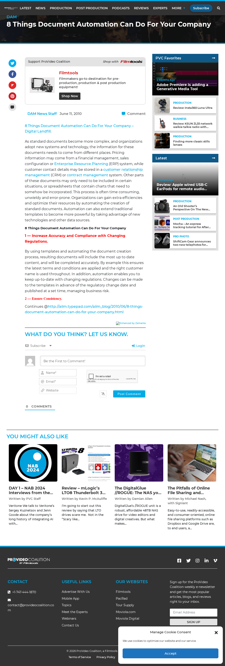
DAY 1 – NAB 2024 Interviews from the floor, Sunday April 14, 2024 (31, 495)
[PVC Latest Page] (213, 158)
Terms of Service (80, 657)
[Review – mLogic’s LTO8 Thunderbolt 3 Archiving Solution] (86, 462)
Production (61, 8)
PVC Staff (33, 498)
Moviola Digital (127, 619)
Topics (66, 605)
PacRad (121, 598)
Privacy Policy (105, 657)
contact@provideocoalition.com (31, 607)
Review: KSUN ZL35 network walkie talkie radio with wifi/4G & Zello (192, 127)
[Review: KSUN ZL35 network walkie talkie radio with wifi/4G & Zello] (162, 122)
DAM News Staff (42, 114)
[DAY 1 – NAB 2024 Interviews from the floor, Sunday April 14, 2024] (33, 462)
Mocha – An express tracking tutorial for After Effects (191, 227)
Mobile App (70, 598)
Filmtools (123, 592)
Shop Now (70, 96)
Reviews (141, 8)
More (176, 8)
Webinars (69, 619)
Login (140, 346)
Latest (25, 8)
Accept (170, 653)
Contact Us (70, 625)
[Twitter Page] (188, 560)
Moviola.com (126, 612)
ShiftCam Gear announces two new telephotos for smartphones (192, 245)
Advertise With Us (76, 592)
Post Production (92, 8)
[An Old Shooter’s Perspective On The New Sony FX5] (162, 205)
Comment (136, 114)
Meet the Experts (75, 612)
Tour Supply (125, 605)
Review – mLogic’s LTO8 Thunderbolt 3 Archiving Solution (82, 493)
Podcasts (121, 8)
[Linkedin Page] (207, 560)
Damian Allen (142, 498)
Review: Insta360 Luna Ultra (192, 107)
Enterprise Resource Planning (81, 164)
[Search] (219, 8)
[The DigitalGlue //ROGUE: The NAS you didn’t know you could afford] (139, 462)
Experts (160, 8)
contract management (87, 175)
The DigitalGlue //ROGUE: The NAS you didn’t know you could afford (138, 495)
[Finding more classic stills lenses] (162, 140)
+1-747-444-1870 (23, 592)
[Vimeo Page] (215, 560)
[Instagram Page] (198, 560)
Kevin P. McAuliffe (93, 498)
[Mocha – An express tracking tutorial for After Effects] (162, 223)
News (40, 8)
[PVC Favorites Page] (213, 58)
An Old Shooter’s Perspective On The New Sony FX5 (190, 209)
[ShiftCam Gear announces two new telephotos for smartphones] (162, 240)
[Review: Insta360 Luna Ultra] (162, 105)
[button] (216, 632)
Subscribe (201, 8)
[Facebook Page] (179, 560)
